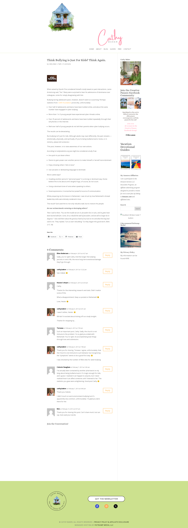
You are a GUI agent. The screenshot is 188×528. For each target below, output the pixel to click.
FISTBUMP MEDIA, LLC (104, 525)
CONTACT (127, 49)
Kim (58, 409)
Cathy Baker (53, 64)
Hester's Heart (62, 283)
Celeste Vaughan (63, 367)
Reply (107, 255)
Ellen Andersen (62, 253)
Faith (59, 64)
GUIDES (113, 49)
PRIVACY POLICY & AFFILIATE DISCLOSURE (111, 522)
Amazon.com (127, 197)
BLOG (106, 49)
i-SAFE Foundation (64, 103)
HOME (91, 49)
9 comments (67, 64)
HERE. (127, 258)
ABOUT (99, 49)
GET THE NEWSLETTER (106, 499)
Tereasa (60, 328)
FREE (119, 49)
